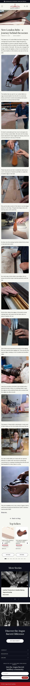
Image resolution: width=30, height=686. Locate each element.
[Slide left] (11, 599)
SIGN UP (25, 677)
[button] (2, 6)
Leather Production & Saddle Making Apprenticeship (13, 591)
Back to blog (16, 518)
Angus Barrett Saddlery (10, 684)
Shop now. (4, 512)
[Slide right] (18, 599)
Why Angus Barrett (15, 640)
